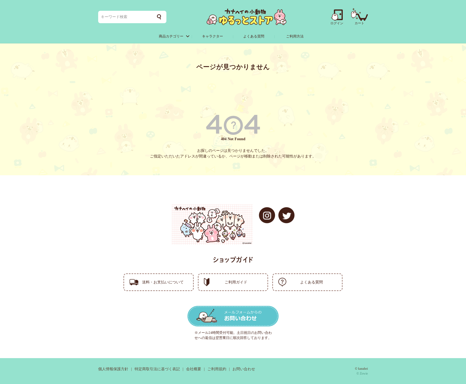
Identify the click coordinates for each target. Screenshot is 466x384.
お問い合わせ (243, 369)
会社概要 (193, 369)
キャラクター (212, 36)
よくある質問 (253, 36)
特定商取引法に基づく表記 (157, 369)
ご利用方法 (295, 36)
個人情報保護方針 (113, 369)
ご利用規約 (216, 369)
